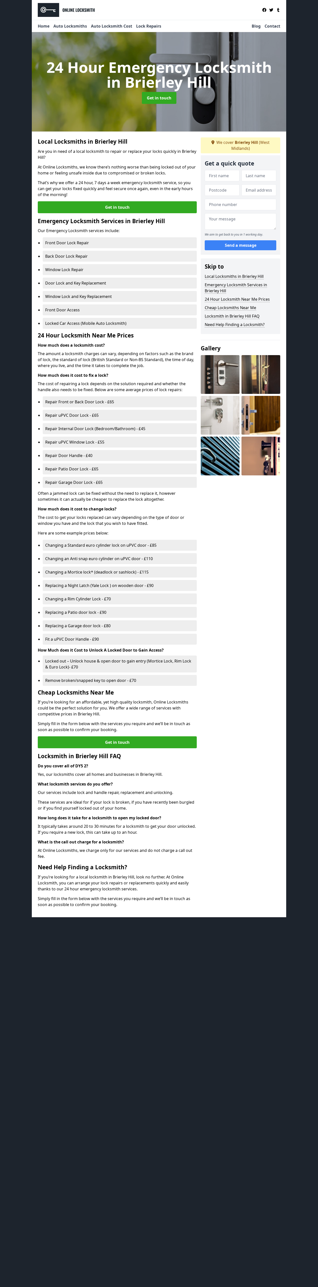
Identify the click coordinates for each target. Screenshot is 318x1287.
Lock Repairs (148, 26)
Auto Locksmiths (70, 26)
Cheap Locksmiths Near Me (230, 307)
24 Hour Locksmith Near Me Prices (237, 299)
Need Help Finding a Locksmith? (235, 324)
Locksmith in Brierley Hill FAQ (232, 316)
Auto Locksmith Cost (111, 26)
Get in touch (159, 98)
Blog (256, 26)
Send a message (240, 245)
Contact (272, 26)
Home (43, 26)
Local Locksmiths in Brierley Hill (234, 276)
